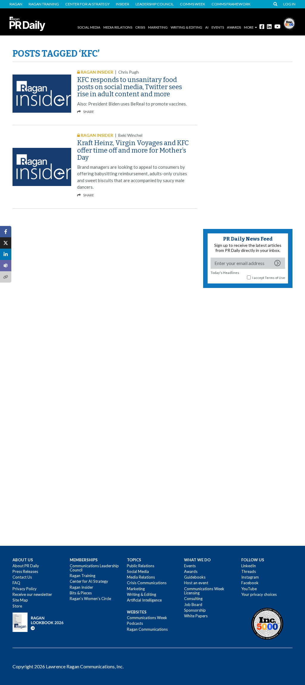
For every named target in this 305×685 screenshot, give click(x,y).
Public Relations (140, 565)
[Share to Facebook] (5, 231)
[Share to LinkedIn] (5, 254)
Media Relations (117, 27)
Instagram (250, 577)
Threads (248, 571)
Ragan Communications (147, 629)
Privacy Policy (25, 588)
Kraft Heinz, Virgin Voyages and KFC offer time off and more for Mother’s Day (133, 150)
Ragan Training (44, 4)
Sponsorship (195, 610)
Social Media (88, 27)
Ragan (16, 4)
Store (17, 606)
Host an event (196, 582)
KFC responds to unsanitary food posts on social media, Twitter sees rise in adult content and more (129, 87)
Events (190, 565)
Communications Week (147, 617)
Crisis (140, 27)
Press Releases (25, 571)
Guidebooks (195, 577)
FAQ (16, 582)
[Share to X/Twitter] (5, 243)
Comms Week (192, 4)
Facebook (250, 582)
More (248, 27)
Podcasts (135, 623)
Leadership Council (155, 4)
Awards (190, 571)
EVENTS (217, 27)
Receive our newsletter (32, 594)
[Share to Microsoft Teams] (5, 265)
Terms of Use (275, 278)
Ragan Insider (81, 587)
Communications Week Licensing (204, 590)
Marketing (158, 27)
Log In (289, 4)
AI (206, 27)
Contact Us (22, 577)
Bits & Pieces (81, 593)
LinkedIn (248, 565)
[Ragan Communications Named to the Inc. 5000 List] (289, 23)
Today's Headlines (225, 273)
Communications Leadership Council (94, 567)
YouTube (249, 588)
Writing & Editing (186, 27)
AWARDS (234, 27)
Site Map (20, 600)
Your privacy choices (259, 594)
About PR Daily (26, 565)
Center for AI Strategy (87, 4)
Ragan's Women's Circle (90, 598)
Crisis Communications (146, 582)
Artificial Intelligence (144, 600)
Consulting (193, 598)
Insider (122, 4)
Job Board (193, 604)
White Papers (196, 615)
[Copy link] (5, 277)
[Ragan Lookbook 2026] (38, 621)
